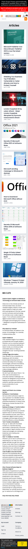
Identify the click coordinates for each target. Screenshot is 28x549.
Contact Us (18, 516)
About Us (18, 532)
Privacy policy (19, 535)
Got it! (22, 544)
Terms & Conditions (18, 527)
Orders (3, 534)
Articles (17, 509)
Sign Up (3, 530)
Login (2, 526)
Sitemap (17, 512)
